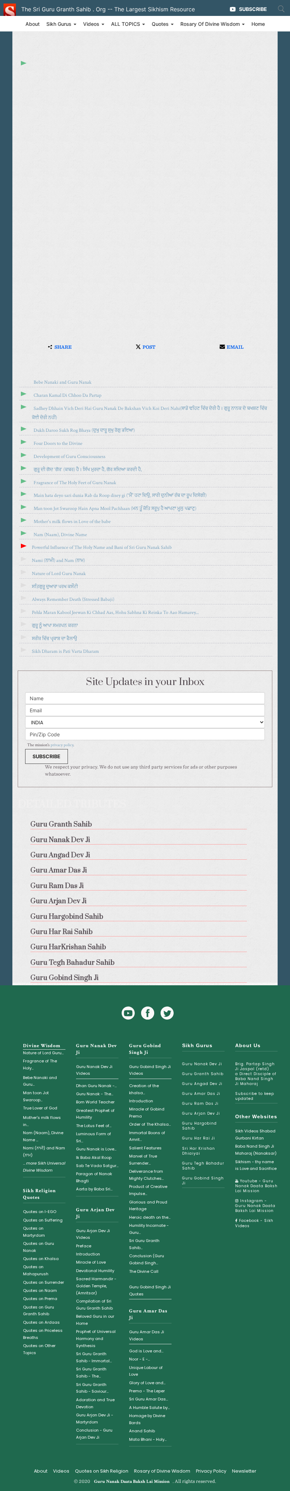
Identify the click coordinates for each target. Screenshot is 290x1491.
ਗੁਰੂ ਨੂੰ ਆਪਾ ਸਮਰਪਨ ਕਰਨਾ (55, 625)
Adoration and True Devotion (95, 1403)
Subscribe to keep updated (254, 1096)
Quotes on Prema (40, 1298)
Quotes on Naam (40, 1290)
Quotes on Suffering (43, 1220)
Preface (83, 1246)
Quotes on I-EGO (39, 1211)
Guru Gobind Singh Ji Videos (150, 1070)
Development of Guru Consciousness (69, 456)
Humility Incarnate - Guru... (149, 1229)
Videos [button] (92, 24)
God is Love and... (146, 1351)
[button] (59, 347)
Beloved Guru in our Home (95, 1319)
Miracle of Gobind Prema (146, 1112)
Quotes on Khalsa (41, 1258)
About (32, 24)
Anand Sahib (142, 1431)
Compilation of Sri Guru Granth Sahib (94, 1304)
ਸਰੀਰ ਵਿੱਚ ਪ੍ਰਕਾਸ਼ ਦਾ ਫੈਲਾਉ (54, 639)
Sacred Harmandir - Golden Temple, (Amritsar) (96, 1286)
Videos (61, 1471)
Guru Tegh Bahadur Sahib (203, 1166)
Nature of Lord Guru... (43, 1053)
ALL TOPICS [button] (126, 24)
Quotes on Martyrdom (34, 1231)
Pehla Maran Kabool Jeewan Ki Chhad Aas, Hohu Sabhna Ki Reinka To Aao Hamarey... (115, 612)
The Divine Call (143, 1271)
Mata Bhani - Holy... (148, 1439)
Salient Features (145, 1148)
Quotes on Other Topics (39, 1349)
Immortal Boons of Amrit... (147, 1136)
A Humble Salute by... (149, 1407)
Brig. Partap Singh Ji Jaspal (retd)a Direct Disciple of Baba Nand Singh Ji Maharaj (255, 1073)
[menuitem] (145, 822)
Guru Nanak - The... (94, 1094)
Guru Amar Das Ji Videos (146, 1335)
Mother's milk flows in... (42, 1121)
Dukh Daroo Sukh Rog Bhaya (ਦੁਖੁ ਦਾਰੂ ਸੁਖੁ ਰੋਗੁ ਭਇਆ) (84, 430)
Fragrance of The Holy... (40, 1064)
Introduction (88, 1254)
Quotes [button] (161, 24)
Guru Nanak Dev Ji (202, 1064)
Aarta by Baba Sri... (94, 1189)
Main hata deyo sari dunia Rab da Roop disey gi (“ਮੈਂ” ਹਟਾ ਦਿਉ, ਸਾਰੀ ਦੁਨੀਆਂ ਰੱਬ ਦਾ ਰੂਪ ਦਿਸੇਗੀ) (120, 495)
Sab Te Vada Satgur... (97, 1165)
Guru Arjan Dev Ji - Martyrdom (94, 1418)
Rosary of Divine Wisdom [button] (210, 24)
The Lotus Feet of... (93, 1126)
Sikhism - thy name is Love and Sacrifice (256, 1165)
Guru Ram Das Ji (200, 1103)
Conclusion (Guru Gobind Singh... (146, 1259)
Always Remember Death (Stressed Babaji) (73, 599)
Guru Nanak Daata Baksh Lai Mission (132, 1481)
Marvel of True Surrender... (143, 1159)
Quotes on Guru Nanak (38, 1247)
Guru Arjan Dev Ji (201, 1113)
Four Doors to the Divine (58, 443)
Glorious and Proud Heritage (148, 1205)
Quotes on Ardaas (41, 1322)
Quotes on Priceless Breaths (43, 1334)
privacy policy (62, 745)
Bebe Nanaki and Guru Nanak (63, 382)
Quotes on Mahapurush (35, 1270)
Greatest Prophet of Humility (95, 1114)
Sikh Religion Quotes (39, 1194)
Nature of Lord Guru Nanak (59, 573)
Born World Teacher (95, 1102)
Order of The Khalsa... (150, 1124)
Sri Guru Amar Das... (148, 1399)
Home (258, 24)
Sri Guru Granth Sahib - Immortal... (94, 1357)
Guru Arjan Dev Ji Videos (93, 1234)
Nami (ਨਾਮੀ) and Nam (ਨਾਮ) (58, 560)
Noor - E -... (139, 1359)
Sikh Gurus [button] (59, 24)
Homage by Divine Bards (147, 1419)
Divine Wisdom (41, 1046)
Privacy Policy (211, 1471)
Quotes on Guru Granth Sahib (38, 1310)
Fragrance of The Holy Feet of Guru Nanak (75, 483)
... (44, 1166)
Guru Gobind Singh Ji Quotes (150, 1290)
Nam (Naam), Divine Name (60, 535)
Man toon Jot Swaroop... (36, 1096)
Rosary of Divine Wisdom (162, 1471)
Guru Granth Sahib (203, 1074)
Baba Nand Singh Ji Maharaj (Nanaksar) (256, 1149)
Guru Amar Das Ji (201, 1093)
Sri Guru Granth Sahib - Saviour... (92, 1388)
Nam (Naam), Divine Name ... (43, 1136)
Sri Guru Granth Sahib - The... (91, 1372)
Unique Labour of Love (146, 1371)
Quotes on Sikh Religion (101, 1471)
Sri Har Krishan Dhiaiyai (198, 1151)
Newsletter (244, 1471)
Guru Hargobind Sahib (199, 1126)
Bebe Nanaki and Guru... (40, 1081)
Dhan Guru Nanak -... (96, 1086)
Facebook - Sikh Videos (254, 1223)
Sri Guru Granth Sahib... (144, 1244)
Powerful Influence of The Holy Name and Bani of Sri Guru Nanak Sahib (102, 547)
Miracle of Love (91, 1262)
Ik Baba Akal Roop (93, 1157)
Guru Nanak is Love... (96, 1149)
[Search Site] (281, 9)
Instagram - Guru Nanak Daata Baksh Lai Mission (255, 1205)
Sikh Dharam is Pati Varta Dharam (65, 651)
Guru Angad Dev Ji (202, 1083)
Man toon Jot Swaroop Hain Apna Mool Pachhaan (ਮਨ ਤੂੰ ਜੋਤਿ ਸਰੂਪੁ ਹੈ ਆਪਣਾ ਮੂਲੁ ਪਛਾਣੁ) (115, 508)
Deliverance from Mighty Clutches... (146, 1174)
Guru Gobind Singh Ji (145, 1049)
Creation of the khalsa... (144, 1089)
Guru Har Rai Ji (198, 1138)
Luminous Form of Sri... (93, 1137)
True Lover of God (40, 1108)
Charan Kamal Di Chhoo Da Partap (68, 395)
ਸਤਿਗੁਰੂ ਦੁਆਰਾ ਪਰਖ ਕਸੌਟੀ (55, 587)
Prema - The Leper (147, 1391)
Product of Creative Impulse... (148, 1190)
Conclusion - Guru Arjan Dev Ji (94, 1433)
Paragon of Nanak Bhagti (94, 1177)
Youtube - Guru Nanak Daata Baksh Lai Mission (256, 1186)
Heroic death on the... (149, 1217)
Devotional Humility (95, 1271)
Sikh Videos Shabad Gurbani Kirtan (255, 1134)
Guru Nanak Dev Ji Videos (94, 1070)
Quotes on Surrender (43, 1282)
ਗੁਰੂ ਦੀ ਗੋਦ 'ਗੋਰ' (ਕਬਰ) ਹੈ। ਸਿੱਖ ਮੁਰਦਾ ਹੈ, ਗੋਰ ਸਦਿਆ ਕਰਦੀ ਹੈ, (88, 469)
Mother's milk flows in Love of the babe (72, 521)
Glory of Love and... (147, 1383)
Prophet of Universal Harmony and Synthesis (96, 1338)
